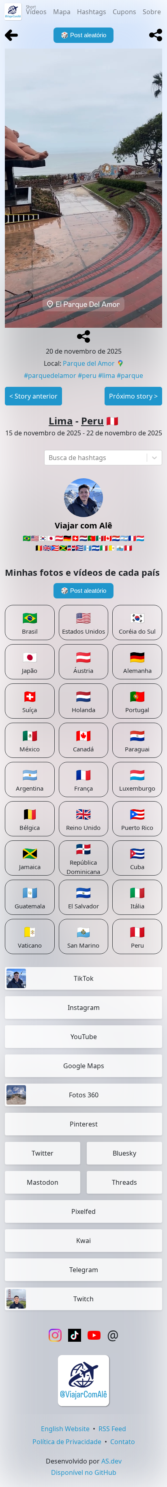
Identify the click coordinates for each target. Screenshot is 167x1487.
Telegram (83, 1269)
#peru (87, 375)
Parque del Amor (89, 363)
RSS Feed (112, 1428)
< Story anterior (33, 396)
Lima (61, 420)
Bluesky (124, 1153)
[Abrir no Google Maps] (120, 364)
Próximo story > (133, 396)
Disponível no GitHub (83, 1472)
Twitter (43, 1153)
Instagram (84, 1007)
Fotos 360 (83, 1094)
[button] (155, 35)
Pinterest (84, 1124)
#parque (130, 375)
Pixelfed (83, 1211)
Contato (122, 1441)
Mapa (62, 11)
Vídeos (36, 10)
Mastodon (42, 1182)
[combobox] (49, 457)
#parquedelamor (50, 375)
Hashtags (91, 11)
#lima (106, 375)
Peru (92, 420)
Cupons (124, 11)
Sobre (152, 11)
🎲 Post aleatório (83, 590)
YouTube (84, 1036)
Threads (124, 1182)
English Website (65, 1428)
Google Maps (83, 1065)
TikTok (84, 978)
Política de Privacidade (66, 1441)
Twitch (83, 1298)
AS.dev (111, 1461)
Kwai (83, 1240)
